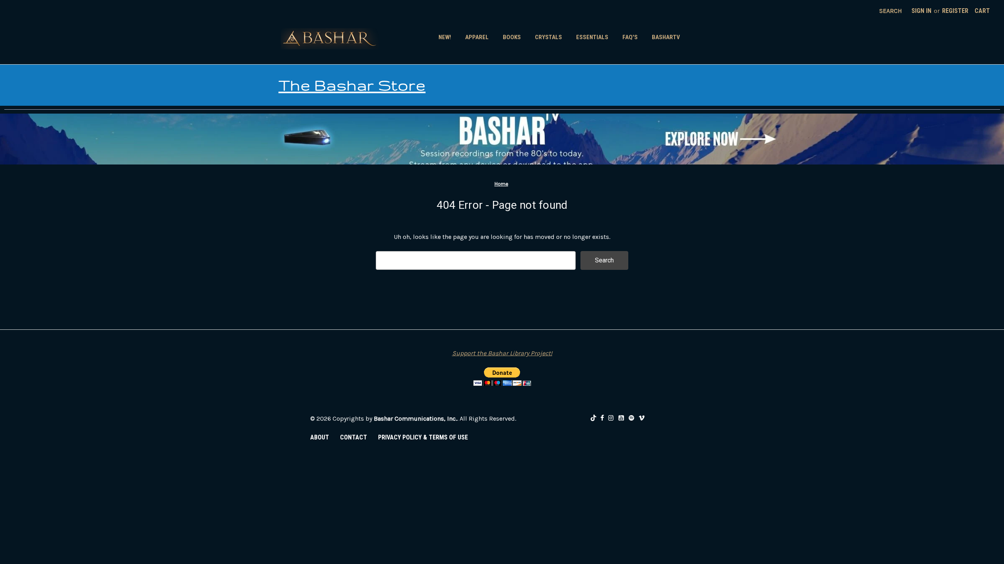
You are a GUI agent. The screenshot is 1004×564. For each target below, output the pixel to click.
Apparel (477, 37)
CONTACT (353, 437)
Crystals (548, 37)
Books (512, 37)
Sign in (921, 10)
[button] (502, 139)
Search (890, 10)
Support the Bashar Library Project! (502, 353)
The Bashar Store (352, 85)
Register (955, 10)
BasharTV (666, 37)
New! (444, 37)
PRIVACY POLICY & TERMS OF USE (423, 437)
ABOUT (319, 437)
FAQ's (630, 37)
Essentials (592, 37)
